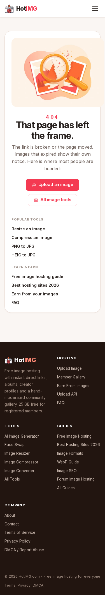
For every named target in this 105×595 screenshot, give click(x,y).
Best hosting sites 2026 (35, 285)
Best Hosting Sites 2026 (78, 444)
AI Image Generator (21, 436)
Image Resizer (17, 453)
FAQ (15, 302)
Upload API (67, 394)
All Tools (12, 479)
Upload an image (55, 184)
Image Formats (70, 453)
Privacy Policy (17, 541)
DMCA (38, 585)
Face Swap (14, 444)
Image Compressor (21, 462)
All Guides (66, 488)
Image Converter (19, 470)
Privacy (24, 585)
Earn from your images (34, 293)
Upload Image (69, 368)
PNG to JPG (22, 246)
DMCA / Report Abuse (24, 550)
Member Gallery (71, 377)
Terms (9, 585)
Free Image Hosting (74, 436)
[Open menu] (95, 8)
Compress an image (31, 237)
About (9, 515)
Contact (11, 524)
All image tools (55, 199)
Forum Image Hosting (76, 479)
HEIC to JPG (23, 254)
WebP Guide (68, 462)
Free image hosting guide (37, 276)
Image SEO (67, 470)
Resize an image (28, 228)
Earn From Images (73, 385)
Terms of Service (19, 532)
